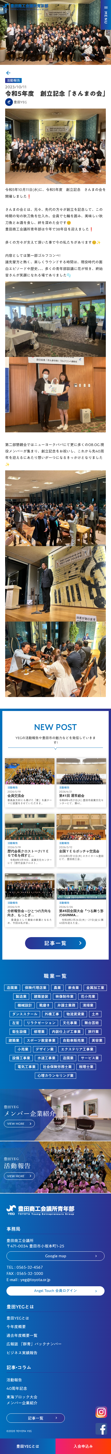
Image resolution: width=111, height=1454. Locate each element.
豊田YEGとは (17, 1318)
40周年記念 (16, 1388)
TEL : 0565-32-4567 (24, 1267)
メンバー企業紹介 (21, 1403)
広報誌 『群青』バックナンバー (34, 1344)
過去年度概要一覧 (21, 1335)
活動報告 (13, 80)
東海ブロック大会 (21, 1397)
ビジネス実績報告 (21, 1353)
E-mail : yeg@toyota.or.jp (28, 1279)
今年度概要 (16, 1326)
